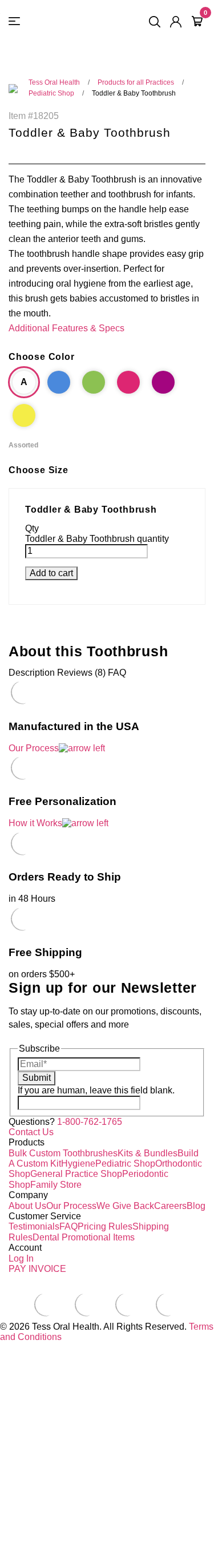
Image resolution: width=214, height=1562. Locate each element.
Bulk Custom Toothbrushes (63, 1153)
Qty (32, 528)
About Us (27, 1206)
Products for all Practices (136, 82)
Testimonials (34, 1226)
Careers (170, 1206)
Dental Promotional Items (84, 1237)
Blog (196, 1206)
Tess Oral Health (54, 82)
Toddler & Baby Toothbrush (134, 93)
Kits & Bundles (147, 1153)
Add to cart (51, 573)
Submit (36, 1078)
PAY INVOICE (37, 1269)
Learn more (23, 1556)
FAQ (68, 1226)
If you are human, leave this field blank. (96, 1090)
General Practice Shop (76, 1174)
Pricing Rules (105, 1226)
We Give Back (125, 1206)
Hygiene (78, 1163)
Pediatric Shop (51, 93)
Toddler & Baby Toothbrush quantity (97, 539)
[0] (197, 22)
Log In (21, 1258)
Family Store (56, 1185)
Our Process (71, 1206)
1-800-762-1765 (89, 1122)
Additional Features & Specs (66, 328)
